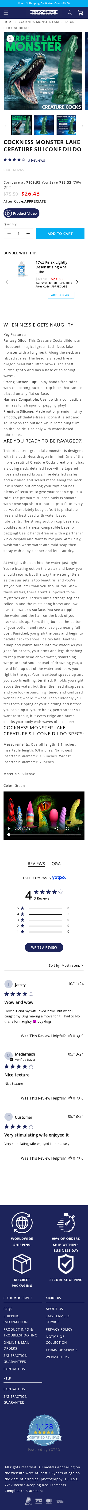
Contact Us (14, 1369)
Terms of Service (62, 1349)
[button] (6, 12)
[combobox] (66, 965)
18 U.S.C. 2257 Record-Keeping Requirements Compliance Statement (42, 1485)
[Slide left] (5, 126)
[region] (43, 909)
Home (8, 22)
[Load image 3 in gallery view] (66, 125)
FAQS (8, 1309)
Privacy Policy (59, 1329)
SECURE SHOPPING (66, 1280)
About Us (54, 1309)
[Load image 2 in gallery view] (44, 125)
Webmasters (57, 1357)
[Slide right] (83, 126)
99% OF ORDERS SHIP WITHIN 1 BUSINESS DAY (66, 1244)
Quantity (10, 224)
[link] (24, 159)
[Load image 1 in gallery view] (21, 125)
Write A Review (44, 947)
